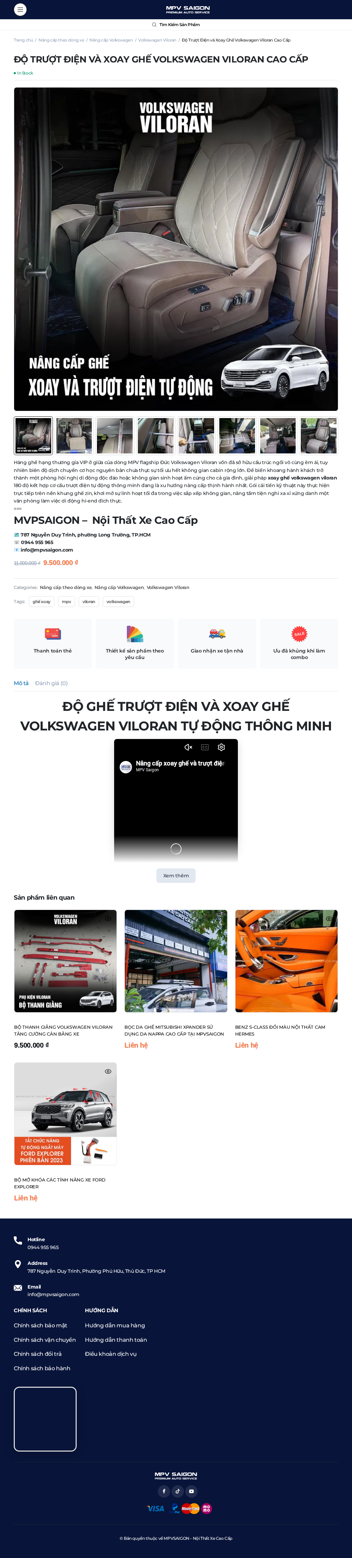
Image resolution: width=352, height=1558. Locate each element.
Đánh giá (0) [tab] (51, 683)
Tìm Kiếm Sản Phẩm (180, 24)
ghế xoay (42, 601)
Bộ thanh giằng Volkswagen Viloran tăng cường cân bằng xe (63, 1030)
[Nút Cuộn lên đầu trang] (341, 1527)
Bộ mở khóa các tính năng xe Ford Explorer (60, 1183)
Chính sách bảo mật (40, 1325)
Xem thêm (176, 876)
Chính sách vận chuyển (45, 1340)
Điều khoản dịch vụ (110, 1354)
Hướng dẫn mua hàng (115, 1325)
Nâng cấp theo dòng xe (61, 40)
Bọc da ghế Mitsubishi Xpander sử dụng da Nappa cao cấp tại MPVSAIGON (174, 1030)
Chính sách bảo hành (42, 1368)
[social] (164, 1491)
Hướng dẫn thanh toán (116, 1340)
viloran (88, 601)
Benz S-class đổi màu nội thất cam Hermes (280, 1030)
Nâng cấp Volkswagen (111, 40)
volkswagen (118, 601)
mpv (66, 601)
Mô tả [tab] (21, 683)
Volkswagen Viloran (157, 40)
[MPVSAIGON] (188, 9)
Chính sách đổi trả (38, 1354)
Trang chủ (23, 40)
